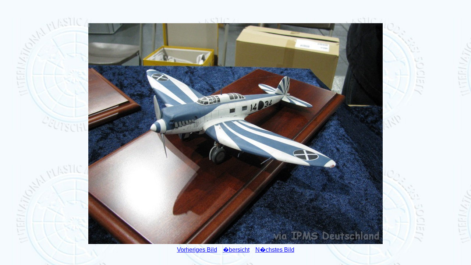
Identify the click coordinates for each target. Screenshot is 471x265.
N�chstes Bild (274, 250)
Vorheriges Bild (197, 250)
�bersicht (236, 250)
